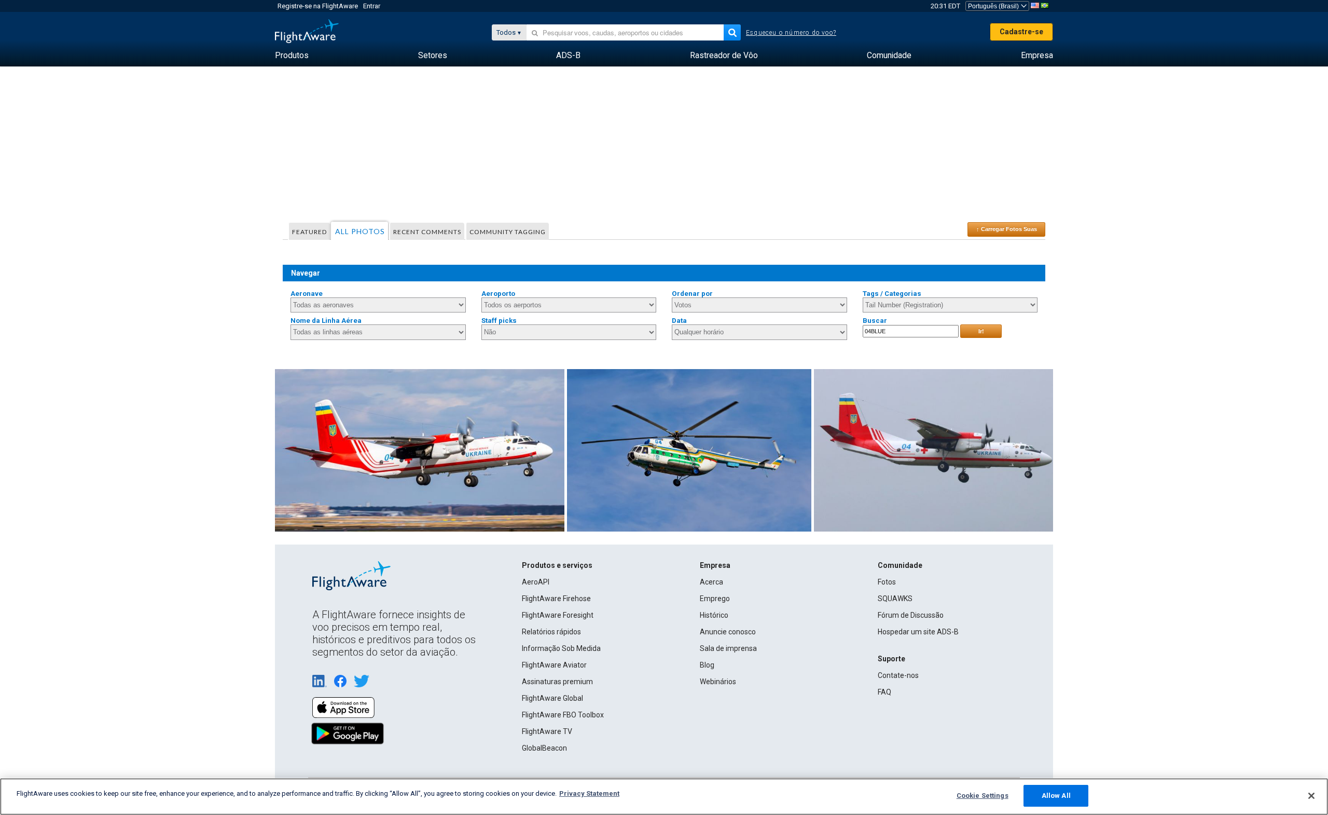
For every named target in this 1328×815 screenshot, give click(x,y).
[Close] (1311, 795)
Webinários (718, 681)
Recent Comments (427, 232)
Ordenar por (692, 293)
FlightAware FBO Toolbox (563, 715)
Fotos (887, 582)
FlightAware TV (547, 731)
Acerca (711, 582)
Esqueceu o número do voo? (791, 32)
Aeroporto (498, 293)
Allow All (1056, 795)
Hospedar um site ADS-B (918, 632)
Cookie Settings (982, 795)
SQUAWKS (895, 598)
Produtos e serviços (557, 565)
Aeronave (306, 293)
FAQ (884, 692)
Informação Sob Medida (561, 648)
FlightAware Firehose (556, 598)
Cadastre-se (1021, 32)
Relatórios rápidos (551, 632)
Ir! (981, 331)
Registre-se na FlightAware (318, 6)
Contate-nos (898, 675)
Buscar (875, 320)
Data (679, 320)
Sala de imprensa (728, 648)
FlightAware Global (552, 698)
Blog (707, 665)
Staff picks (499, 320)
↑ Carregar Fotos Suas (1006, 229)
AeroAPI (535, 582)
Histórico (714, 615)
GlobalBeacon (544, 748)
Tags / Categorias (892, 293)
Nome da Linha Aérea (326, 320)
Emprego (715, 598)
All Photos (360, 231)
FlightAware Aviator (554, 665)
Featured (309, 232)
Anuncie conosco (728, 632)
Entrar (371, 6)
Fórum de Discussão (911, 615)
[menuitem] (291, 55)
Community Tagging (507, 232)
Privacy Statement (589, 793)
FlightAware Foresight (557, 615)
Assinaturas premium (557, 681)
